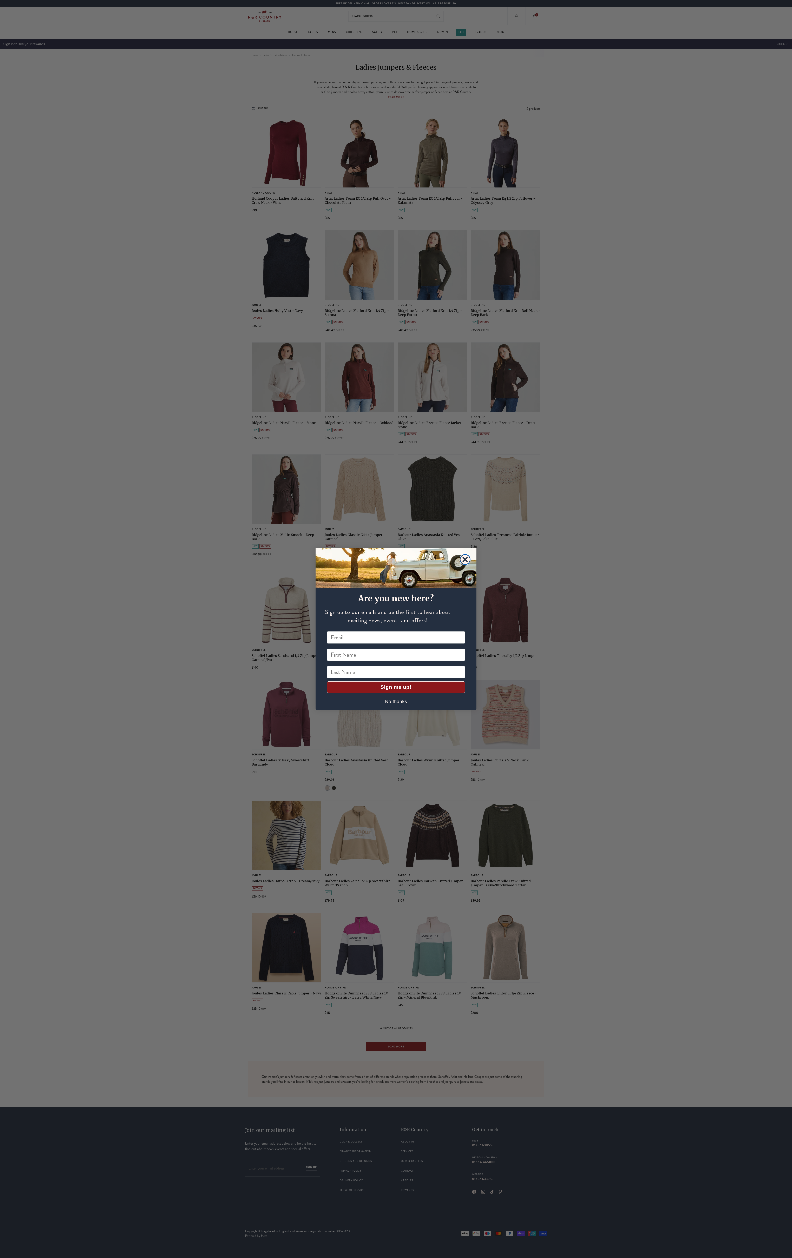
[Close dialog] (465, 559)
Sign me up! (396, 687)
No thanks (396, 701)
